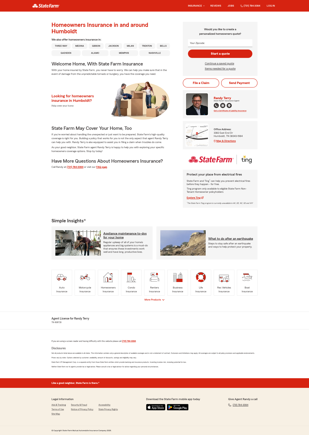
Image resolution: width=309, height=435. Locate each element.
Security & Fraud (79, 405)
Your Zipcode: (197, 43)
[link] (46, 6)
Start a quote (220, 53)
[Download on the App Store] (155, 407)
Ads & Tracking (59, 405)
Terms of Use (58, 409)
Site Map (56, 414)
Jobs (231, 6)
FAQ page (101, 167)
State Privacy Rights (108, 409)
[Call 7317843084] (216, 105)
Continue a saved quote (219, 63)
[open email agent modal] (222, 106)
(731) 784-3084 (252, 6)
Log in (271, 6)
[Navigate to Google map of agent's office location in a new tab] (229, 105)
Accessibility (104, 405)
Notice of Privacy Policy (82, 409)
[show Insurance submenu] (203, 5)
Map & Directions (226, 141)
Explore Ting (194, 197)
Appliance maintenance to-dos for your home (125, 235)
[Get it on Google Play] (177, 407)
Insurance (195, 6)
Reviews (215, 6)
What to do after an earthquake (230, 238)
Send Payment (239, 83)
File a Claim (201, 83)
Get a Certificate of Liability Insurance (230, 111)
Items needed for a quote (220, 68)
